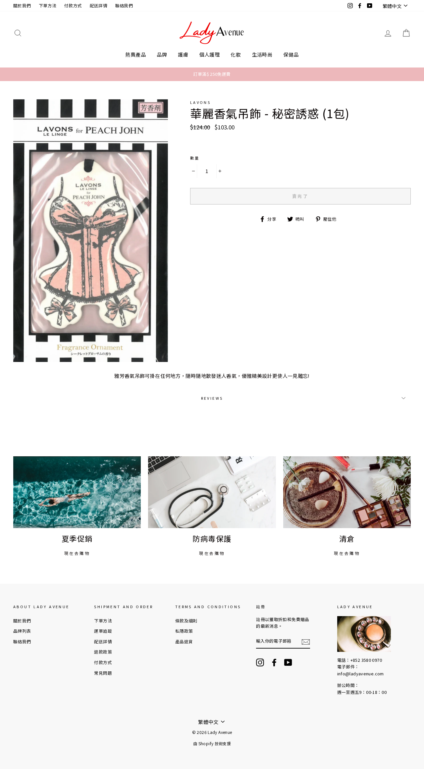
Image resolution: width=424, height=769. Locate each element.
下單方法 (48, 5)
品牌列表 (22, 631)
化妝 (236, 54)
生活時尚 (262, 54)
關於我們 (22, 5)
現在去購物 (77, 553)
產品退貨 (184, 641)
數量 (195, 157)
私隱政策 (184, 631)
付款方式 (73, 5)
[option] (212, 74)
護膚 (183, 54)
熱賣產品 (135, 54)
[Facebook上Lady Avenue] (274, 662)
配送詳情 (99, 5)
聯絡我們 (124, 5)
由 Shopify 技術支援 (212, 743)
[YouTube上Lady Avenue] (288, 662)
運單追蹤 (103, 631)
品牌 (162, 54)
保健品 (290, 54)
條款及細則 (186, 620)
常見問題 (103, 673)
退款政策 (103, 652)
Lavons (200, 102)
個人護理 (209, 54)
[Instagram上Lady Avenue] (260, 662)
